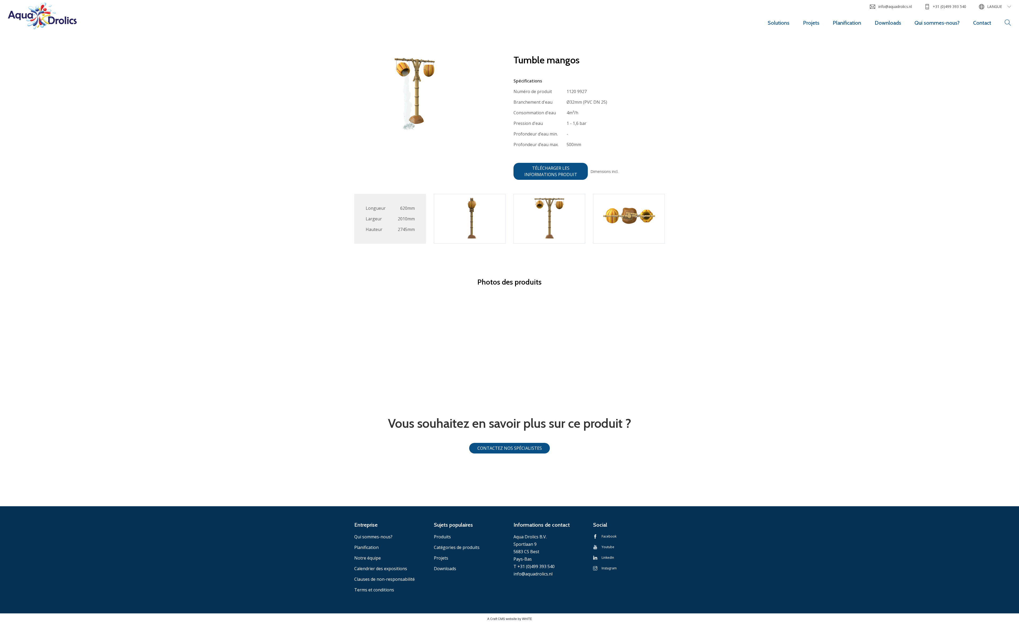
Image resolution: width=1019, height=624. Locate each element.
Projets (811, 23)
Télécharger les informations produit (550, 171)
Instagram (609, 568)
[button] (1008, 23)
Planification (847, 23)
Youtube (608, 547)
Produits (442, 537)
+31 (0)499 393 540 (949, 6)
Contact (982, 23)
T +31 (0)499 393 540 (534, 566)
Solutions (778, 23)
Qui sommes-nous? (937, 23)
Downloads (888, 23)
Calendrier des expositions (380, 568)
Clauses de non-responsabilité (384, 579)
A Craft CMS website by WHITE (509, 618)
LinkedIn (608, 557)
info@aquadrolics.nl (895, 6)
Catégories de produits (457, 547)
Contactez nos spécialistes (509, 448)
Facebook (609, 536)
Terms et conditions (374, 590)
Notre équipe (367, 558)
